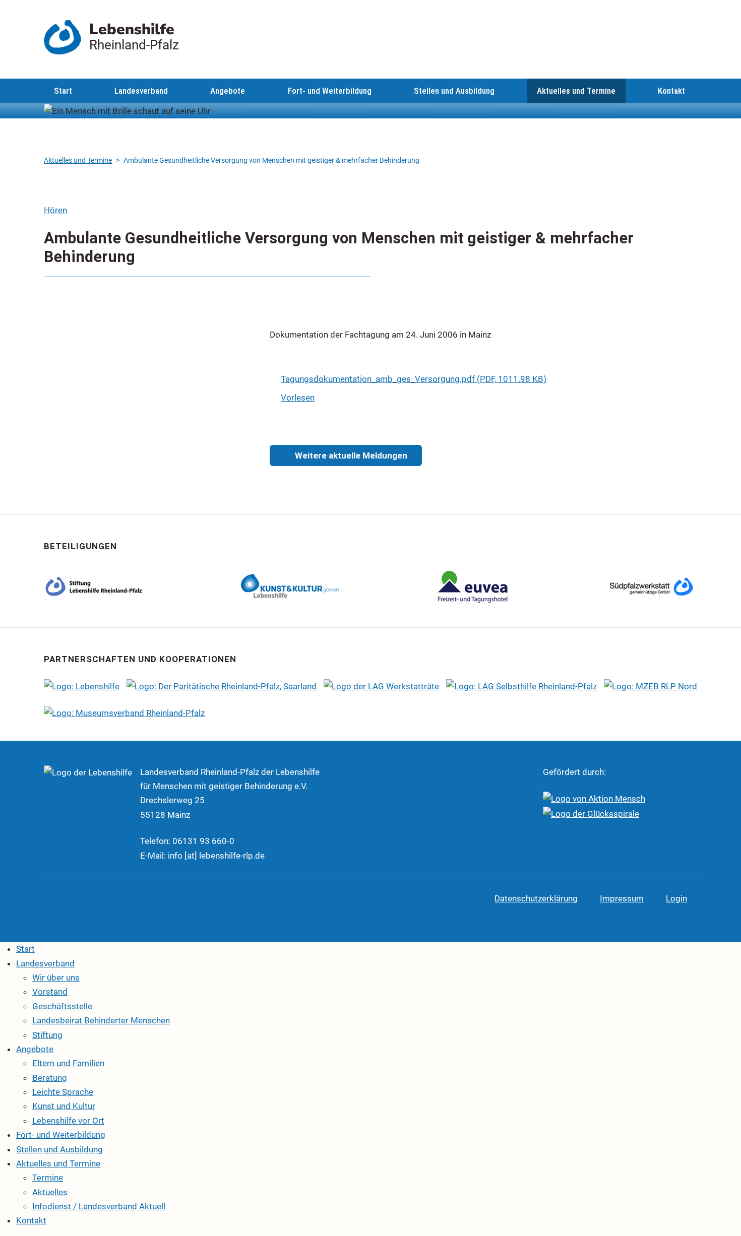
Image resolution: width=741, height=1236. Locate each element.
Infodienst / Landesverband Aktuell (98, 1206)
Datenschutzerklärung (536, 898)
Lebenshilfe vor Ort (68, 1121)
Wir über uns (56, 977)
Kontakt (671, 91)
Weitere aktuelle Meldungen (350, 455)
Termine (47, 1178)
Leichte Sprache (62, 1092)
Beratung (49, 1078)
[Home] (66, 37)
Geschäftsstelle (62, 1006)
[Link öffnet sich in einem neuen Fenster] (290, 585)
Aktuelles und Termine (576, 91)
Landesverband (141, 91)
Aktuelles (50, 1192)
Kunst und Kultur (63, 1106)
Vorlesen (298, 398)
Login (676, 898)
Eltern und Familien (68, 1063)
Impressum (622, 898)
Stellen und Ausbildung (454, 91)
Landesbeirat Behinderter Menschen (101, 1020)
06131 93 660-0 (203, 841)
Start (63, 91)
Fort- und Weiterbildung (330, 91)
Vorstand (50, 992)
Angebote (227, 91)
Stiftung (47, 1035)
